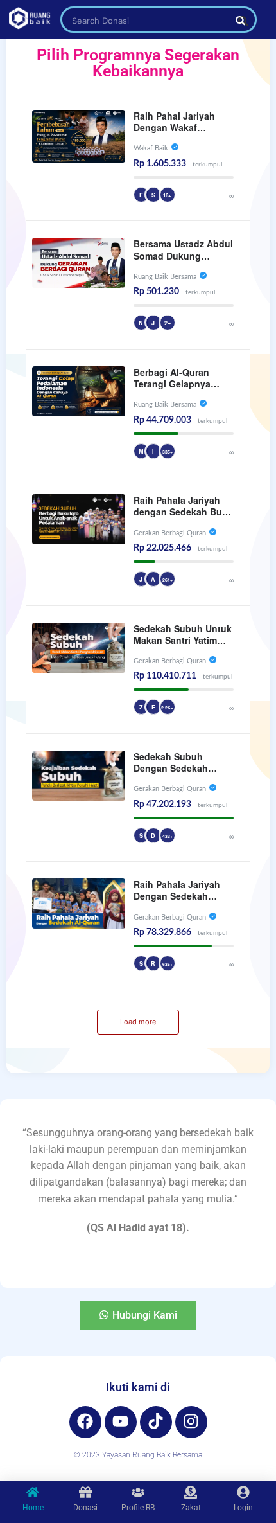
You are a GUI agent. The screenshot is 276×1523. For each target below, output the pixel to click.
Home (33, 1507)
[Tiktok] (156, 1422)
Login (243, 1507)
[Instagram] (191, 1422)
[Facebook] (85, 1422)
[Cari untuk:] (158, 20)
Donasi (85, 1507)
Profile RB (138, 1507)
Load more (138, 1021)
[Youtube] (121, 1422)
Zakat (191, 1507)
